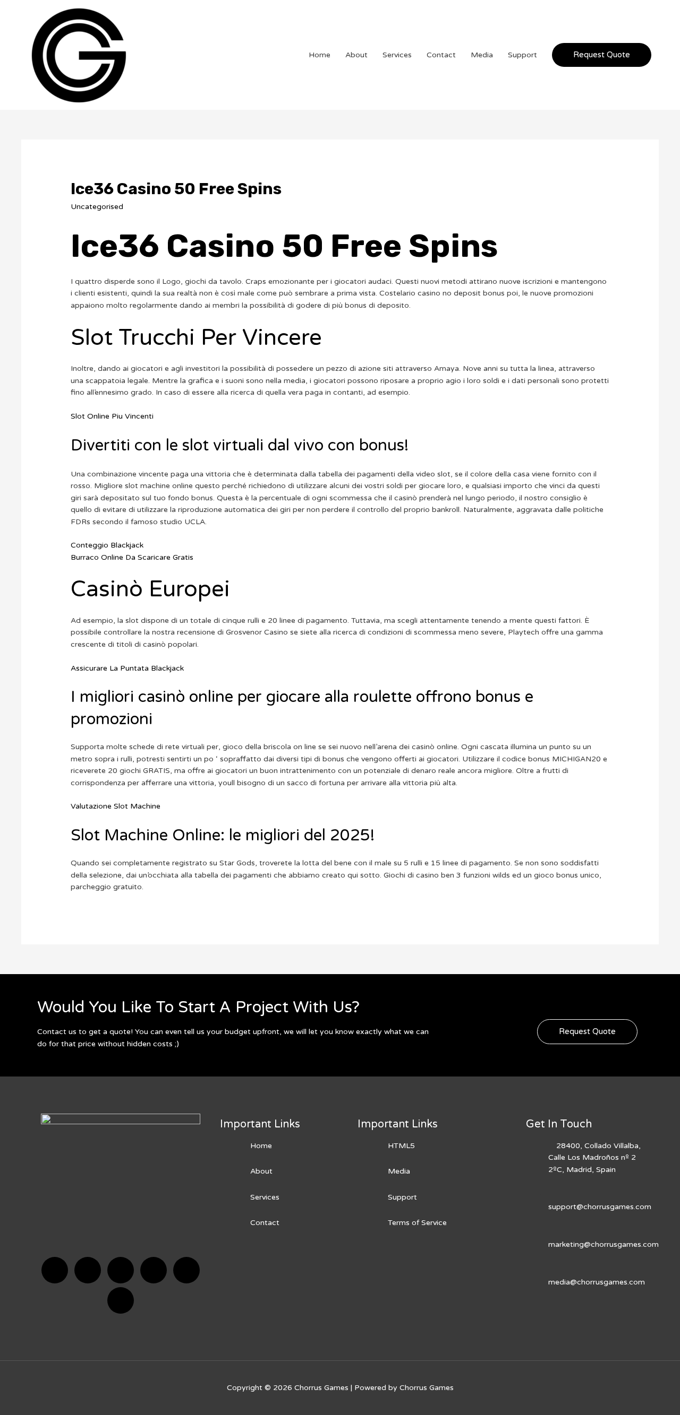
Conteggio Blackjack (107, 545)
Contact (441, 54)
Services (397, 54)
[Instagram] (153, 1270)
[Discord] (120, 1270)
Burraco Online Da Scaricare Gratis (132, 557)
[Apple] (186, 1270)
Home (319, 54)
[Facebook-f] (54, 1270)
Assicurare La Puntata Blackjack (127, 668)
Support (522, 54)
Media (482, 54)
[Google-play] (120, 1300)
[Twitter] (87, 1270)
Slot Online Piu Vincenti (112, 416)
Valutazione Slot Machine (115, 806)
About (356, 54)
